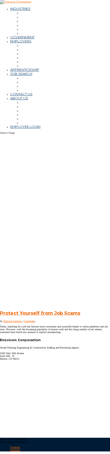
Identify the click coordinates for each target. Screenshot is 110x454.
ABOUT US (19, 98)
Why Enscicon (31, 102)
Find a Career (31, 78)
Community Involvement (40, 122)
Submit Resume (33, 82)
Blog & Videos (32, 118)
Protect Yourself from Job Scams (40, 313)
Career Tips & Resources (40, 90)
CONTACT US (21, 94)
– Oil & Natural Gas (35, 13)
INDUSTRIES (20, 9)
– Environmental (33, 29)
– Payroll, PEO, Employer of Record (49, 57)
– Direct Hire (30, 53)
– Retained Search (35, 61)
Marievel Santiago (12, 321)
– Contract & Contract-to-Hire (44, 49)
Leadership (29, 114)
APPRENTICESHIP (24, 70)
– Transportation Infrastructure (45, 33)
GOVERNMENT (22, 37)
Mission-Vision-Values (38, 106)
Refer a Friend (32, 86)
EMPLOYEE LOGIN (25, 127)
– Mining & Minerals (35, 17)
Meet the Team (33, 110)
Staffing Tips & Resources (41, 66)
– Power (27, 21)
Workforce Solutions (37, 45)
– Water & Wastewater (38, 25)
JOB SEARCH (21, 74)
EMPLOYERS (20, 41)
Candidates (29, 321)
